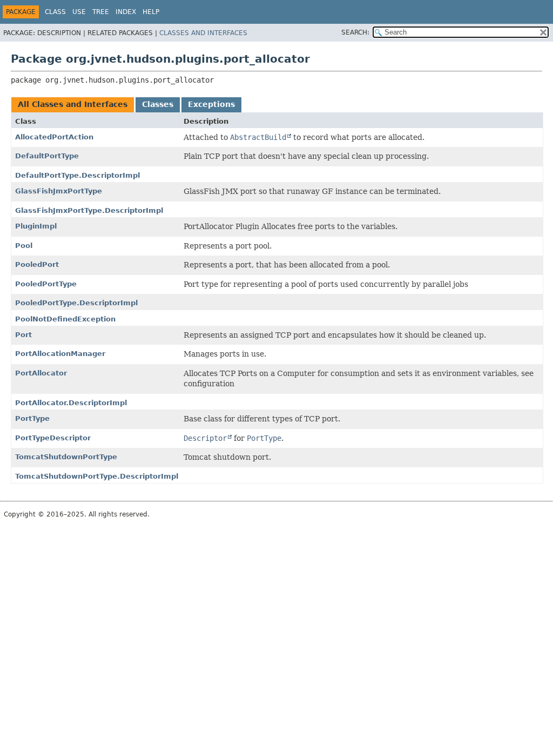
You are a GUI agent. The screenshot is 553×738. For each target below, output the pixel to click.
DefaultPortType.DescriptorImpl (77, 175)
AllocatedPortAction (54, 137)
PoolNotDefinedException (65, 319)
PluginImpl (36, 226)
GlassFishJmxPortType (58, 191)
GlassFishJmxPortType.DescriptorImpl (89, 210)
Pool (23, 245)
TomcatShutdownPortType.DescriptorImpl (96, 476)
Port (23, 335)
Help (151, 12)
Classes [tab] (157, 104)
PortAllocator (41, 373)
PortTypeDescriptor (53, 438)
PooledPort (37, 264)
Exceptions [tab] (211, 104)
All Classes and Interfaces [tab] (72, 104)
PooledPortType (46, 284)
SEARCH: (355, 32)
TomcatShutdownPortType (66, 457)
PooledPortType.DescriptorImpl (76, 303)
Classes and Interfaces (203, 33)
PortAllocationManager (60, 354)
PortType (32, 418)
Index (126, 12)
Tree (100, 12)
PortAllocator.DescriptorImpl (71, 403)
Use (79, 12)
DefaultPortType (47, 156)
